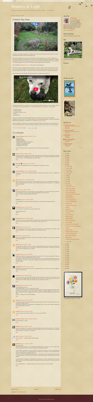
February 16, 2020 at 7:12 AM (30, 136)
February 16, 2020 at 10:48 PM (30, 318)
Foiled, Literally (69, 203)
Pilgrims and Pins (69, 216)
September (68, 171)
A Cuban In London (20, 318)
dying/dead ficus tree (25, 65)
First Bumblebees (69, 196)
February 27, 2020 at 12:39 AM (26, 343)
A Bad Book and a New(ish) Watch (72, 239)
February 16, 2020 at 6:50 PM (26, 285)
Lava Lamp (68, 212)
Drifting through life (69, 130)
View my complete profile (68, 30)
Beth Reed (18, 343)
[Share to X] (34, 128)
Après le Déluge (69, 222)
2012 (66, 257)
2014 (66, 253)
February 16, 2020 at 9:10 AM (25, 153)
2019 (66, 244)
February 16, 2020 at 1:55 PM (24, 189)
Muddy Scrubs (68, 237)
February (68, 185)
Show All (80, 147)
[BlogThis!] (32, 128)
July (67, 175)
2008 (66, 264)
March (67, 183)
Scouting (67, 228)
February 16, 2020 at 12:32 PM (28, 179)
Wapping (67, 207)
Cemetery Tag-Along (70, 211)
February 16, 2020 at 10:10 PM (26, 300)
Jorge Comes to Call (70, 186)
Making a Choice (69, 229)
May (67, 179)
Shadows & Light (25, 6)
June (67, 177)
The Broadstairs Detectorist (71, 205)
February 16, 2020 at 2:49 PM (27, 199)
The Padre (18, 207)
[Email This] (31, 128)
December (68, 166)
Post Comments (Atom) (21, 391)
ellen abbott (18, 218)
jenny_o (17, 336)
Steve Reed (18, 163)
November (68, 168)
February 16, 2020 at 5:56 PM (28, 266)
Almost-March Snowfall (70, 188)
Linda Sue (18, 254)
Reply (17, 149)
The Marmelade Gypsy (69, 125)
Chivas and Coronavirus (70, 190)
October (67, 170)
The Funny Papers (68, 140)
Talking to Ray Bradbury (70, 192)
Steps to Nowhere (69, 218)
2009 (66, 262)
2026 (66, 153)
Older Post (58, 389)
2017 (66, 247)
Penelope (18, 300)
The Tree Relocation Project (71, 199)
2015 (66, 251)
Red (16, 235)
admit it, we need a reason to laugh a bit (72, 131)
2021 (66, 162)
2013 (66, 255)
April (67, 181)
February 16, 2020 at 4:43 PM (26, 254)
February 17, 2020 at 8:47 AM (25, 336)
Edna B (17, 244)
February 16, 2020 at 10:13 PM (26, 311)
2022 (66, 160)
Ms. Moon (18, 285)
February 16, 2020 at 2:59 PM (27, 218)
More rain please (68, 144)
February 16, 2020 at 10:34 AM (30, 171)
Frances (17, 153)
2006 (66, 268)
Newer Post (14, 389)
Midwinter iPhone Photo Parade (72, 231)
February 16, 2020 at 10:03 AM (29, 163)
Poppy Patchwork (68, 143)
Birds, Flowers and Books (71, 235)
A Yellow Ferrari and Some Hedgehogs (73, 226)
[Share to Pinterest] (36, 128)
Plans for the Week (69, 214)
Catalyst (17, 275)
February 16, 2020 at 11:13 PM (26, 326)
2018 (66, 245)
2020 (66, 164)
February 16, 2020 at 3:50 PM (25, 244)
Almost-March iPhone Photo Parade (73, 194)
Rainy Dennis (68, 209)
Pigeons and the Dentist (70, 220)
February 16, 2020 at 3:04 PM (25, 227)
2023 (66, 159)
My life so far (18, 179)
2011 (66, 259)
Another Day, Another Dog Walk (72, 224)
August (67, 173)
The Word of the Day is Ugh (71, 233)
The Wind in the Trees (70, 197)
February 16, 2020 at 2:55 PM (26, 207)
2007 (66, 266)
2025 (66, 155)
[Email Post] (29, 127)
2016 (66, 249)
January (67, 241)
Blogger (52, 399)
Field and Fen (68, 134)
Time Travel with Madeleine (71, 201)
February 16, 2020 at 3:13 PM (24, 235)
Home (36, 389)
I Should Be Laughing (69, 139)
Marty (17, 189)
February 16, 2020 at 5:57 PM (25, 275)
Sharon (17, 227)
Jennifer (17, 326)
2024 (66, 157)
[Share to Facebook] (35, 128)
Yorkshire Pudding (20, 136)
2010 (66, 260)
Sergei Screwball (42, 120)
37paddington (19, 266)
